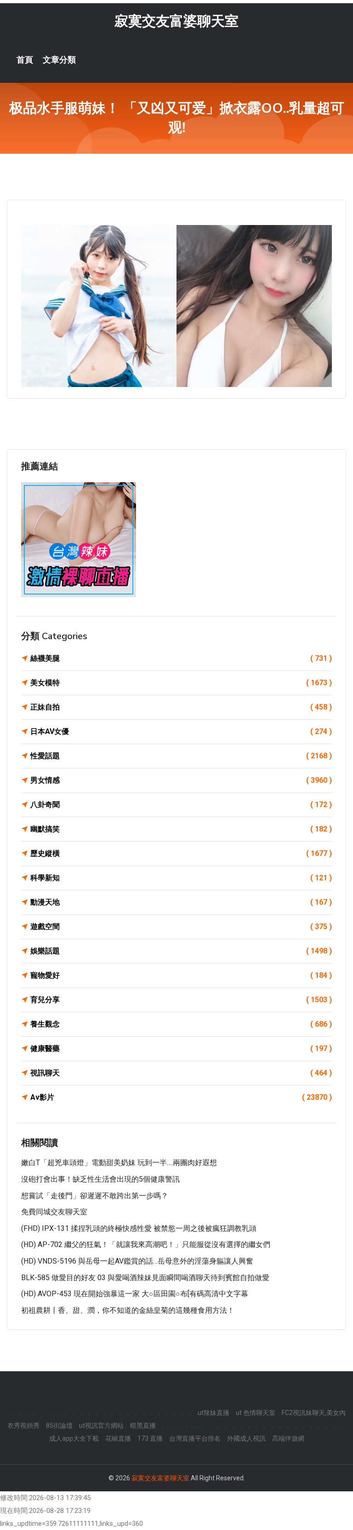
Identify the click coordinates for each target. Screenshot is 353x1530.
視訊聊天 (181, 1072)
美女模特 (181, 682)
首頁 (25, 59)
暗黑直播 (143, 1425)
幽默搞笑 (181, 829)
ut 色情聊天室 (255, 1412)
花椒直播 (118, 1438)
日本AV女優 (181, 731)
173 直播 (150, 1438)
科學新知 (181, 877)
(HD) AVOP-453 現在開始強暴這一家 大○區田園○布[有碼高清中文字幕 (134, 1293)
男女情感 (181, 780)
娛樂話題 (181, 951)
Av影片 (181, 1097)
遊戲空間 (181, 926)
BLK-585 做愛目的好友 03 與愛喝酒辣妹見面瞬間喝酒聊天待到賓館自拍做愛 (145, 1277)
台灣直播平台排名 (195, 1438)
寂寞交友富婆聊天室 (176, 21)
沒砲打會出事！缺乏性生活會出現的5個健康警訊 (100, 1179)
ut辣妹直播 (213, 1412)
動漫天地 (181, 902)
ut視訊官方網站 (101, 1425)
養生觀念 (181, 1024)
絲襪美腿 (181, 658)
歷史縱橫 (181, 853)
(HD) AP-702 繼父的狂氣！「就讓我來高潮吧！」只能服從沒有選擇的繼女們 (145, 1244)
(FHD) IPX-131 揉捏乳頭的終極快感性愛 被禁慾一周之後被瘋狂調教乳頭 (138, 1228)
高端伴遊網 (288, 1438)
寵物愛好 (181, 975)
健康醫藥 (181, 1048)
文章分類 (59, 59)
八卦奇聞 (181, 804)
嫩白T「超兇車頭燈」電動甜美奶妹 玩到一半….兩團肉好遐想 (119, 1162)
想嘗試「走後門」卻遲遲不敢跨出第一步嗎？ (94, 1195)
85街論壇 (59, 1425)
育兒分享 (181, 999)
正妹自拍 (181, 707)
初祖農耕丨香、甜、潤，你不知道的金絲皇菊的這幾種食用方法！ (127, 1310)
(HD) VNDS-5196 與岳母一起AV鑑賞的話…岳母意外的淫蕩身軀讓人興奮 (137, 1261)
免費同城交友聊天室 (54, 1211)
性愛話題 (181, 755)
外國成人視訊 (246, 1438)
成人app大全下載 (74, 1438)
